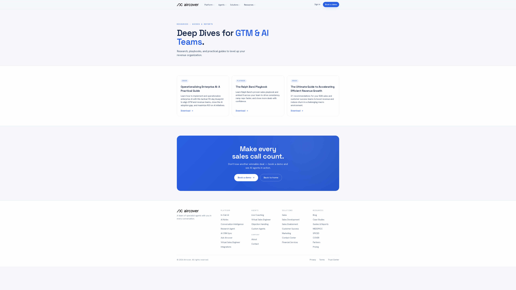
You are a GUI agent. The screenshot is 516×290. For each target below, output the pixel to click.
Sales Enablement (290, 224)
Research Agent (228, 228)
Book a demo (331, 4)
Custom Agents (258, 228)
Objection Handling (259, 224)
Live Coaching (257, 215)
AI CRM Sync (226, 233)
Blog (315, 215)
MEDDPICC (318, 228)
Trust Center (333, 259)
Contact (255, 244)
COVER (316, 237)
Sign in (317, 4)
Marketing (286, 233)
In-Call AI (225, 215)
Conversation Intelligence (232, 224)
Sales (284, 215)
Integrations (226, 247)
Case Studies (318, 219)
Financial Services (290, 242)
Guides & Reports (320, 224)
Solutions (234, 4)
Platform (209, 4)
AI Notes (224, 219)
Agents (221, 4)
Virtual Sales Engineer (230, 242)
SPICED (316, 233)
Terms (322, 259)
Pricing (316, 247)
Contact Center (289, 237)
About (254, 239)
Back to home (271, 177)
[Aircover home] (188, 4)
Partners (316, 242)
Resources (248, 4)
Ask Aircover (226, 237)
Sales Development (290, 219)
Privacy (313, 259)
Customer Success (290, 228)
